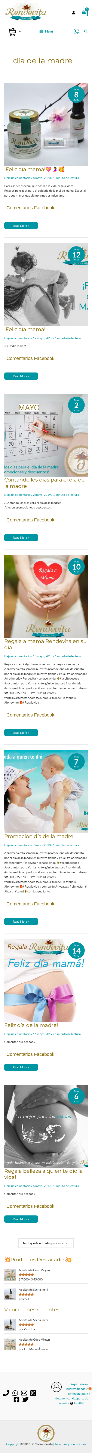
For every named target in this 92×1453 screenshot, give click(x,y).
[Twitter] (25, 1399)
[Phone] (6, 1393)
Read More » (21, 226)
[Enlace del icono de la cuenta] (74, 12)
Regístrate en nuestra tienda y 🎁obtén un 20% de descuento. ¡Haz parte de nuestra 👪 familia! (73, 1393)
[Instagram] (33, 1393)
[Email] (24, 1393)
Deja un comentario (17, 178)
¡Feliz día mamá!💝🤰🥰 (34, 169)
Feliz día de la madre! (31, 1025)
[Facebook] (16, 1399)
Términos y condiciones (70, 1444)
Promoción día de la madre (38, 836)
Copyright (13, 1444)
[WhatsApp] (76, 31)
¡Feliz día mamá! (24, 329)
